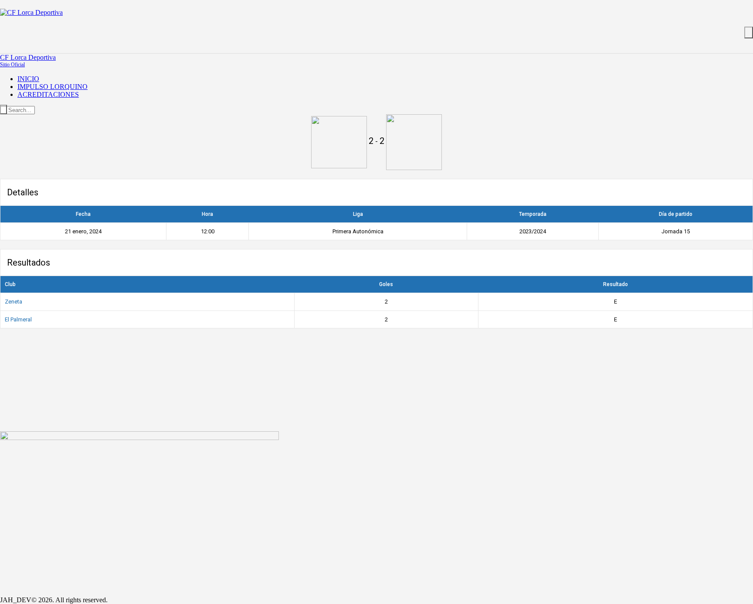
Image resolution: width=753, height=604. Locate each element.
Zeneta (13, 301)
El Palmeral (18, 319)
